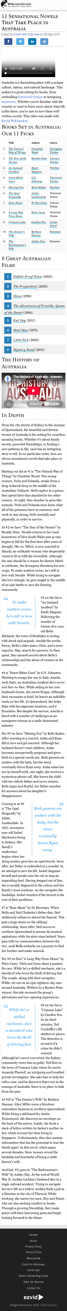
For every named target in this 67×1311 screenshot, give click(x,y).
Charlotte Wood (37, 150)
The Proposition (25, 286)
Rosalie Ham (39, 158)
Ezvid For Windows (33, 1264)
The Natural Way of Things (17, 150)
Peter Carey (38, 212)
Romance (55, 231)
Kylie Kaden (38, 187)
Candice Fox (38, 222)
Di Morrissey (39, 202)
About (33, 1240)
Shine (17, 296)
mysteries (9, 102)
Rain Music (16, 202)
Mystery (55, 187)
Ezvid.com (33, 1270)
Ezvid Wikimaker (15, 121)
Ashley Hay (38, 241)
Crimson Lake (17, 222)
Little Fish (20, 340)
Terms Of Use (33, 1252)
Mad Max (20, 330)
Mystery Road (23, 350)
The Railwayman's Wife (17, 245)
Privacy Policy (33, 1246)
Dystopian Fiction (56, 150)
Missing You (16, 187)
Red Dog (19, 320)
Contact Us (33, 1288)
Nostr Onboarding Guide (33, 1275)
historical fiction (30, 97)
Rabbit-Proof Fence (27, 277)
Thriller (54, 168)
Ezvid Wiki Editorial (26, 34)
